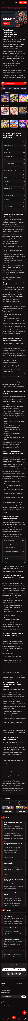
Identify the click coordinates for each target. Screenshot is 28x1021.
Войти (16, 2)
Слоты (2, 985)
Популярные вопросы (5, 990)
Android (9, 969)
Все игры (3, 983)
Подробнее (6, 23)
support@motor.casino (5, 992)
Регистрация (23, 2)
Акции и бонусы (18, 983)
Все (26, 92)
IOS (21, 969)
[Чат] (24, 1012)
